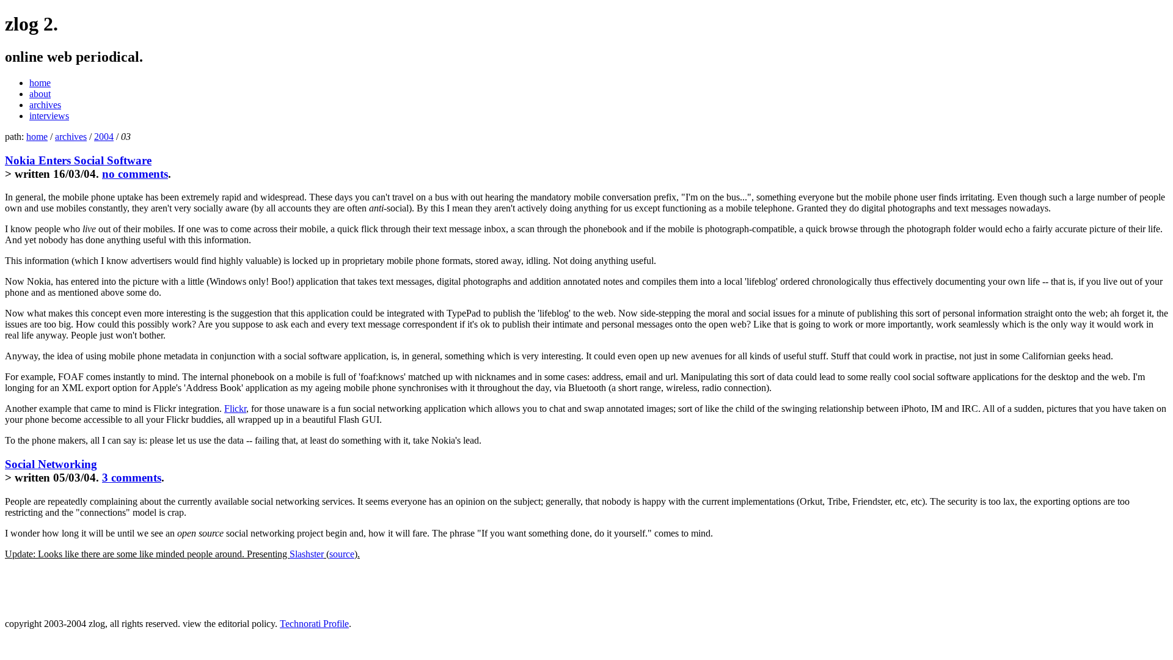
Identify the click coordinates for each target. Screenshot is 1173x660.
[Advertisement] (148, 588)
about (40, 94)
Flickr (235, 408)
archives (45, 105)
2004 (104, 136)
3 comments (131, 477)
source (341, 554)
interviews (49, 116)
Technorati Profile (314, 623)
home (40, 83)
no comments (135, 173)
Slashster (307, 554)
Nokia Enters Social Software (78, 160)
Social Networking (51, 464)
